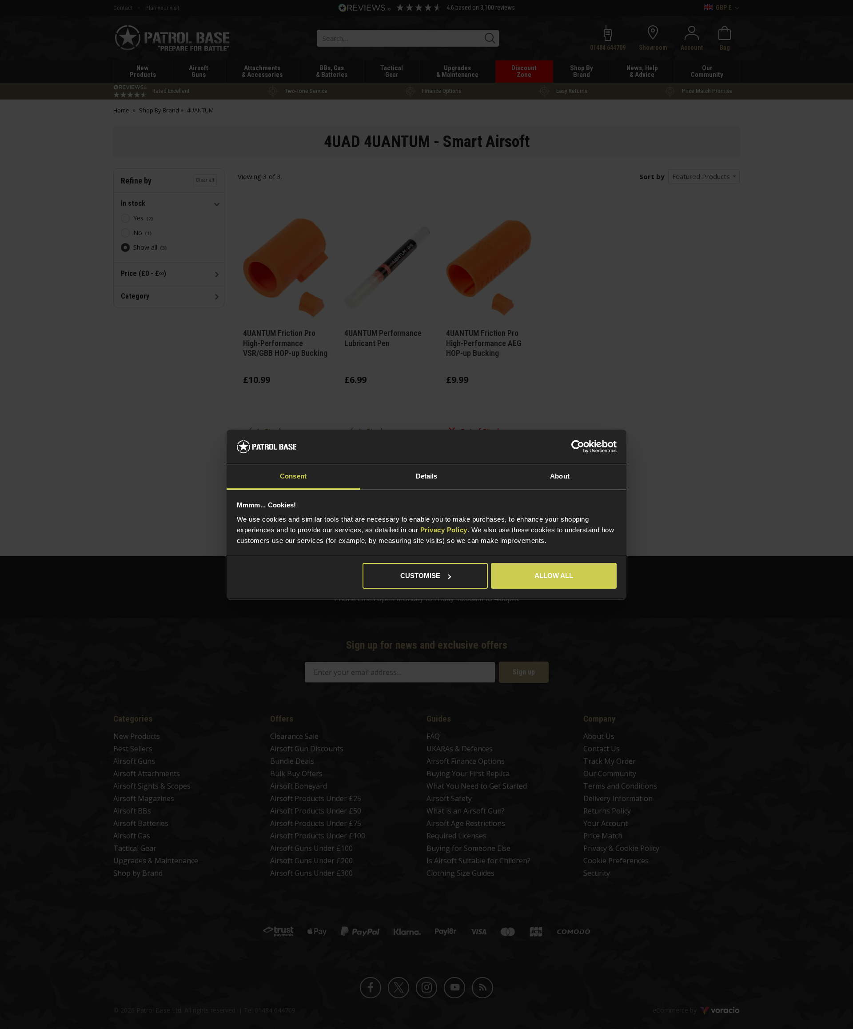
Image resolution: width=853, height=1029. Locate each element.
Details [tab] (427, 476)
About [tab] (560, 476)
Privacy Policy (443, 530)
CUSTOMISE (420, 575)
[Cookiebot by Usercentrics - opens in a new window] (578, 447)
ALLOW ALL (553, 575)
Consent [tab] (293, 476)
